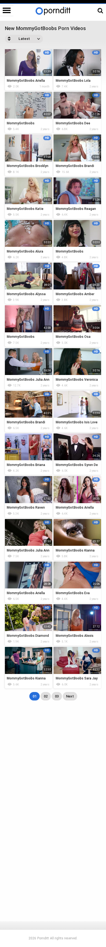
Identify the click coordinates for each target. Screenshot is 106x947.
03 (57, 696)
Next (70, 696)
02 (46, 696)
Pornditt (43, 938)
